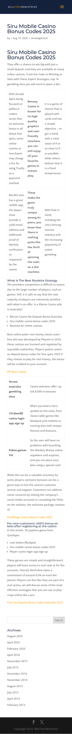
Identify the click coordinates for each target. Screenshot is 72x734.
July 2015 (13, 667)
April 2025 (13, 642)
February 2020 (16, 648)
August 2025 (15, 636)
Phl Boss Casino (16, 371)
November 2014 (17, 680)
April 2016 (13, 655)
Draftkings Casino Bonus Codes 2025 (29, 517)
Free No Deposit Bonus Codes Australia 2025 (35, 602)
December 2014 (17, 673)
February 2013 (16, 705)
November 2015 (17, 661)
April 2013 (13, 698)
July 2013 (13, 692)
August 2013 (15, 686)
